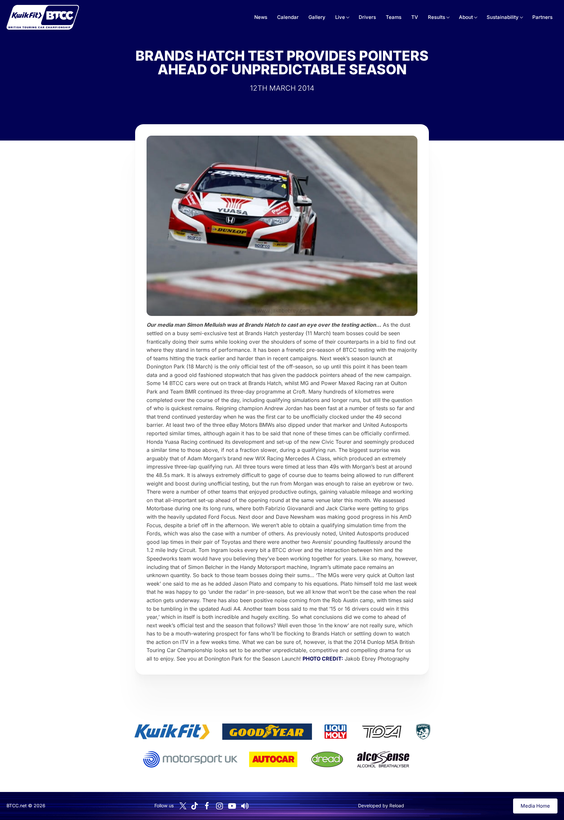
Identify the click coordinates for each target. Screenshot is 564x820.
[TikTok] (194, 806)
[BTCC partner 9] (383, 759)
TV (414, 17)
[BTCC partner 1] (172, 731)
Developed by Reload (381, 805)
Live (340, 17)
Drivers (367, 17)
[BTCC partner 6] (190, 759)
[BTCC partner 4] (381, 731)
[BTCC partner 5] (423, 731)
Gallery (316, 17)
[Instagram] (219, 806)
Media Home (535, 806)
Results (436, 17)
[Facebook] (207, 806)
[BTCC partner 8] (327, 759)
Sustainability (503, 17)
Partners (542, 17)
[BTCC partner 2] (267, 731)
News (260, 17)
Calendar (288, 17)
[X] (183, 805)
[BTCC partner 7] (273, 759)
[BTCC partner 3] (335, 731)
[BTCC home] (43, 17)
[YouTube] (232, 806)
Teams (393, 17)
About (466, 17)
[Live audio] (245, 806)
